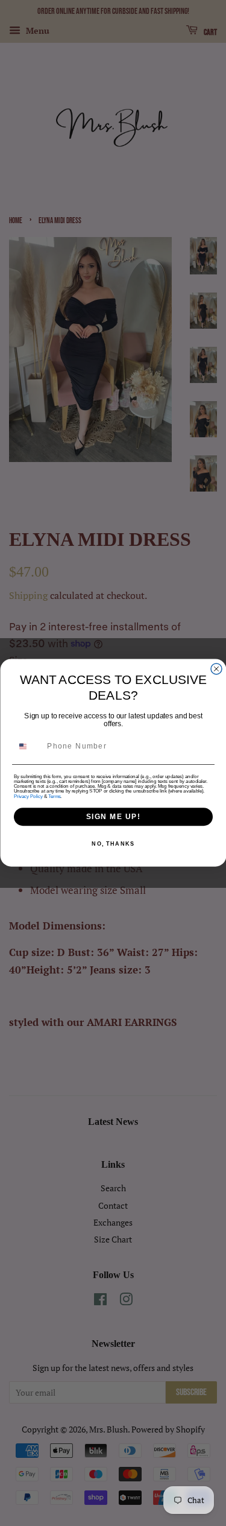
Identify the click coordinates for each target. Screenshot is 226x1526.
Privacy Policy (28, 796)
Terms (54, 796)
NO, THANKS (113, 844)
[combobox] (28, 746)
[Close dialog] (216, 668)
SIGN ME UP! (113, 817)
